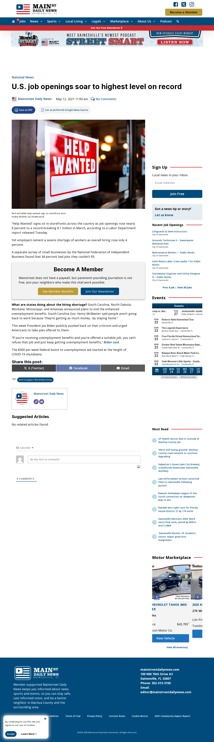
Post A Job (169, 287)
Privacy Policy (94, 716)
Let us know (164, 215)
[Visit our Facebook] (175, 4)
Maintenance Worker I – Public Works (173, 252)
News (34, 21)
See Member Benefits (58, 291)
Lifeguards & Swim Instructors (169, 231)
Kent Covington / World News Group (35, 379)
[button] (157, 597)
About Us (144, 21)
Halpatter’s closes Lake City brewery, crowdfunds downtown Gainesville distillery (179, 468)
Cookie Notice (140, 716)
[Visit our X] (183, 4)
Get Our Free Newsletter (105, 27)
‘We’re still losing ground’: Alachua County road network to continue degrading (178, 453)
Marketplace (119, 21)
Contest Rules (117, 716)
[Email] (41, 401)
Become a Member (184, 12)
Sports (52, 21)
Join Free (177, 194)
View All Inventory (177, 647)
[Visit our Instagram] (191, 4)
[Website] (36, 401)
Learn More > (29, 733)
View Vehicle (177, 638)
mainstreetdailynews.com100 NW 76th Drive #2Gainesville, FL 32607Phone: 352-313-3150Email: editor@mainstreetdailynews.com (165, 680)
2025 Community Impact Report (172, 716)
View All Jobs (184, 287)
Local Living (74, 21)
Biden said (111, 342)
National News (23, 77)
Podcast (166, 21)
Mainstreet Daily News (35, 99)
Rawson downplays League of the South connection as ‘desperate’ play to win (177, 497)
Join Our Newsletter (100, 291)
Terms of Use (72, 716)
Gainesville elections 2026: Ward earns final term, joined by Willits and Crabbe (177, 522)
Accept (11, 733)
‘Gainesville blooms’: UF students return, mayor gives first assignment (177, 537)
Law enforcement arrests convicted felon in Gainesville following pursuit (178, 482)
